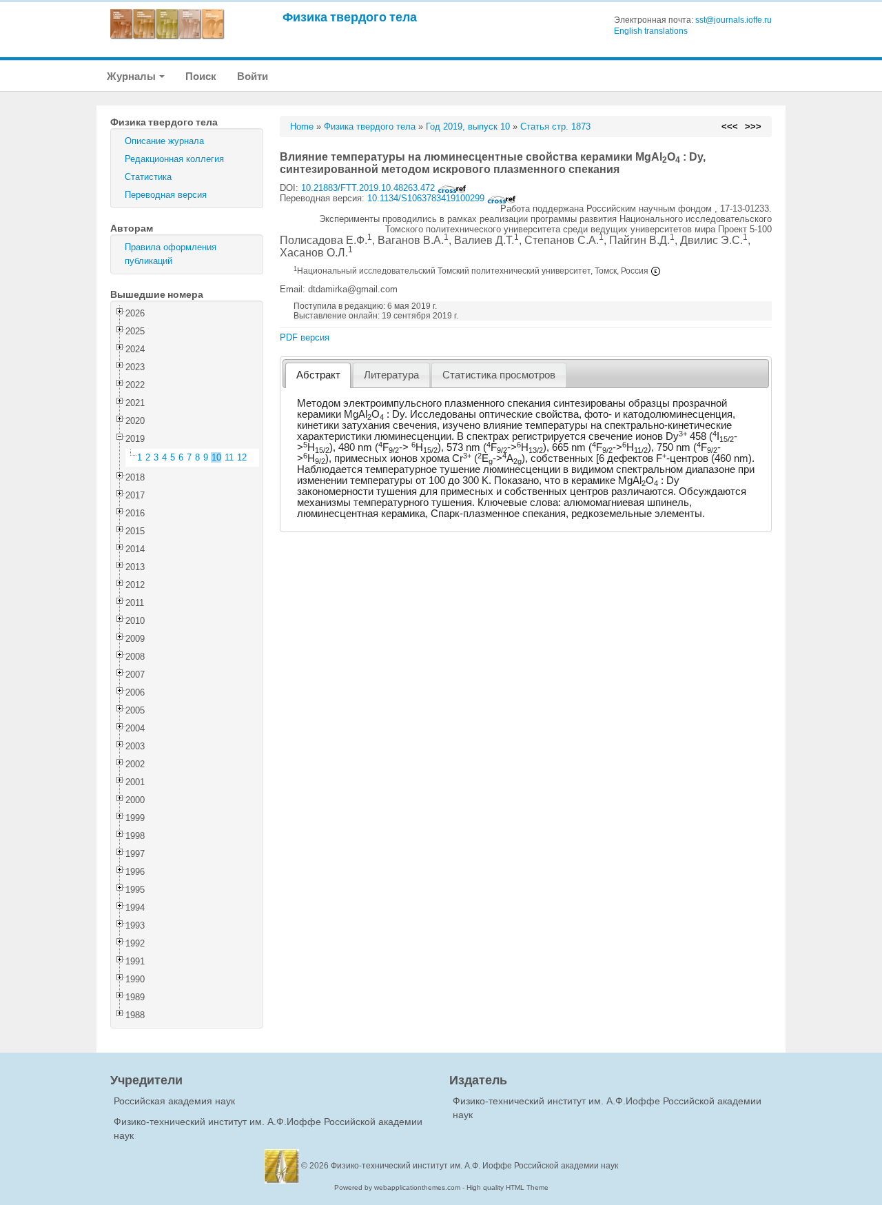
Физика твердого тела (350, 17)
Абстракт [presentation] (318, 375)
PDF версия (304, 337)
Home (302, 126)
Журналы (132, 76)
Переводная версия (166, 195)
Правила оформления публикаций (170, 254)
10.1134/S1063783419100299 (427, 198)
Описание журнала (164, 141)
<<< (729, 126)
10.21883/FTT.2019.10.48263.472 (369, 188)
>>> (753, 126)
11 (229, 457)
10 (216, 457)
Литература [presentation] (391, 375)
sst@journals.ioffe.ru (733, 20)
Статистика (148, 177)
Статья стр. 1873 (555, 126)
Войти (252, 76)
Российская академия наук (174, 1100)
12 (242, 457)
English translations (651, 31)
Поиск (200, 76)
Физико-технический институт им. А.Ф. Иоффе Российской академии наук (474, 1166)
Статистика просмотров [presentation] (498, 375)
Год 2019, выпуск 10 (468, 126)
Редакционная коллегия (174, 159)
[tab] (318, 375)
